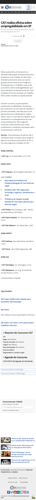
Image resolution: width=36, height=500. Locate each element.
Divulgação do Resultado (18, 361)
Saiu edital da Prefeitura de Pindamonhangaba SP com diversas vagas (19, 183)
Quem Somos (12, 478)
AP (12, 12)
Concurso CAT (16, 36)
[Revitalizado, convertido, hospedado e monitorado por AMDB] (33, 497)
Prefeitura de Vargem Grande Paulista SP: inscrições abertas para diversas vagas (19, 202)
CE (22, 12)
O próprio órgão (18, 353)
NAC (2, 12)
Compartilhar (18, 41)
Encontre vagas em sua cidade (10, 404)
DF (25, 12)
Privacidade (24, 482)
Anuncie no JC (12, 482)
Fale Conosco (23, 478)
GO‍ (32, 12)
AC (6, 12)
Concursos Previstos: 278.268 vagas (13, 373)
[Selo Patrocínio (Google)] (28, 7)
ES (28, 12)
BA (19, 12)
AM (16, 12)
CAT (4, 337)
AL (9, 12)
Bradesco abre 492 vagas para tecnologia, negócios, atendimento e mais (20, 192)
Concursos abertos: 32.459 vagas (12, 369)
